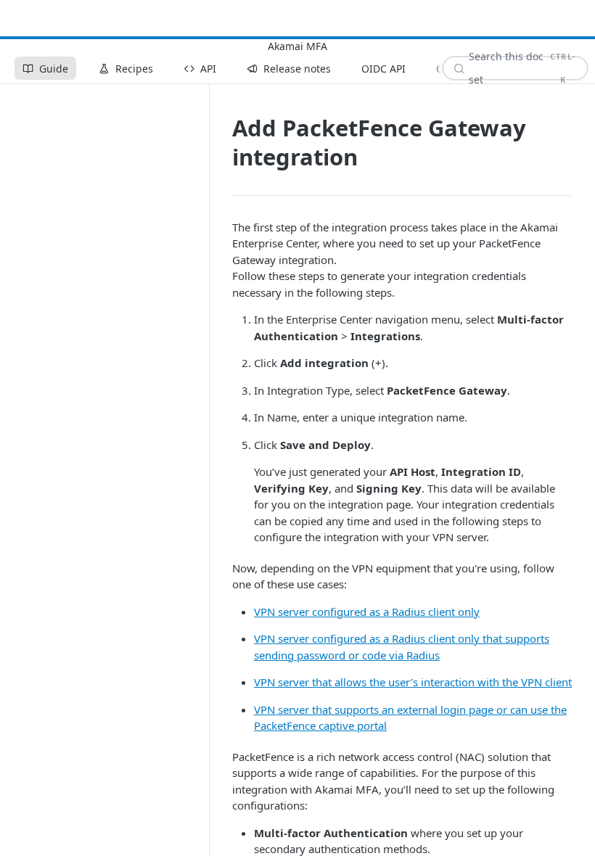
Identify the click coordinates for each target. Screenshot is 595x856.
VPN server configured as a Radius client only (367, 611)
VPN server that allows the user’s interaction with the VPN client (413, 682)
